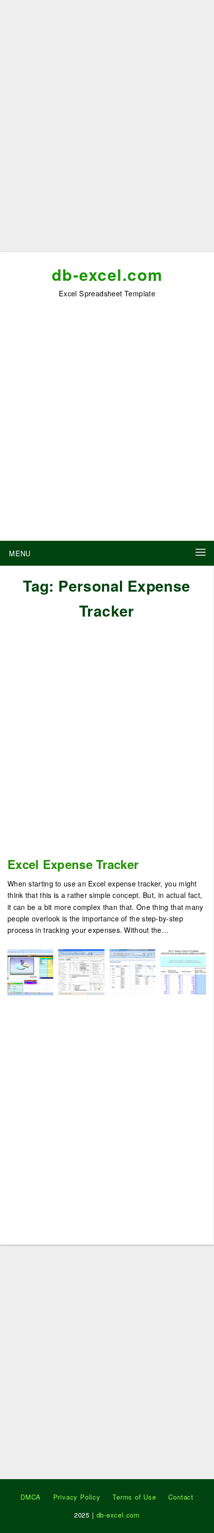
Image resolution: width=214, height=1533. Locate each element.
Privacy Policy (77, 1497)
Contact (181, 1497)
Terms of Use (134, 1497)
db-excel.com (107, 274)
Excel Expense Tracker (72, 864)
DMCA (30, 1497)
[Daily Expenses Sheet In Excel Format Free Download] (183, 971)
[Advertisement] (107, 129)
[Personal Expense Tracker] (132, 971)
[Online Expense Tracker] (81, 971)
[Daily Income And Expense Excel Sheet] (30, 971)
